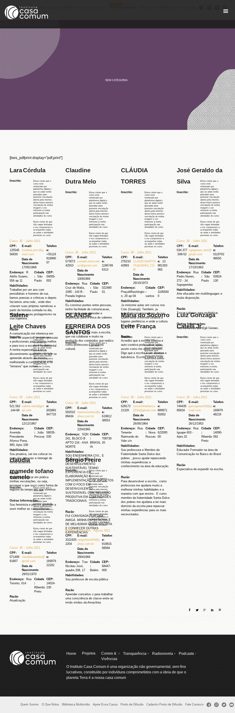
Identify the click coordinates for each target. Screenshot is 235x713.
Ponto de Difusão (131, 704)
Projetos (88, 653)
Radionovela (162, 653)
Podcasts (186, 653)
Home (71, 653)
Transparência (134, 653)
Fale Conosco (194, 704)
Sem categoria (116, 80)
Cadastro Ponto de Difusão (164, 704)
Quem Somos (29, 704)
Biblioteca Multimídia (76, 704)
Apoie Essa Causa (105, 704)
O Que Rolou (50, 704)
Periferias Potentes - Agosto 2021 (87, 530)
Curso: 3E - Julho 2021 (25, 241)
